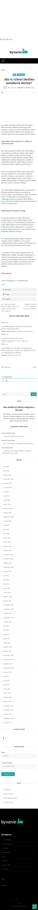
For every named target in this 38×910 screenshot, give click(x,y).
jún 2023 (6, 529)
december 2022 (8, 555)
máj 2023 (6, 534)
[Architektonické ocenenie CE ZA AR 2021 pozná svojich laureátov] (19, 322)
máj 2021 (6, 634)
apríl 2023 (7, 538)
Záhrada (5, 869)
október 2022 (8, 563)
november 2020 (9, 659)
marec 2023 (7, 542)
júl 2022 (6, 576)
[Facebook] (3, 738)
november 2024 (9, 479)
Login (34, 367)
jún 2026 (6, 471)
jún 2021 (6, 630)
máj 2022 (6, 584)
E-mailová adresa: (7, 763)
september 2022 (9, 567)
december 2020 (8, 655)
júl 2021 (6, 626)
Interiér (26, 331)
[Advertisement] (19, 19)
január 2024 (7, 513)
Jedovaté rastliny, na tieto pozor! (14, 436)
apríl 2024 (7, 500)
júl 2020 (6, 676)
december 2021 (8, 605)
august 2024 (7, 487)
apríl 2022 (7, 588)
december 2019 (8, 706)
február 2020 (8, 697)
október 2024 (8, 483)
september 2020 (9, 668)
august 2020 (7, 672)
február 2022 (8, 596)
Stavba (31, 331)
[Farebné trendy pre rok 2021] (19, 334)
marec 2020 (7, 693)
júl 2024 (6, 492)
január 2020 (7, 701)
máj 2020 (6, 685)
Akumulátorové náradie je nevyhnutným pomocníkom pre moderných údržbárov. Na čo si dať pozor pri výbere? (18, 350)
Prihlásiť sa (7, 790)
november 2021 (9, 609)
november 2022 (9, 559)
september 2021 (9, 617)
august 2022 (7, 571)
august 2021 (7, 622)
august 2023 (7, 521)
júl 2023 (6, 525)
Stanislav (13, 88)
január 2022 (7, 601)
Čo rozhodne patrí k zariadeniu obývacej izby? (18, 443)
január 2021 (7, 651)
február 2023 (8, 546)
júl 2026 (6, 466)
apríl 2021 (7, 638)
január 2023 (7, 550)
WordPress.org (8, 802)
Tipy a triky (21, 75)
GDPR (3, 879)
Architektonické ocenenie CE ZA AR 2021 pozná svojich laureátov (16, 327)
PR (14, 75)
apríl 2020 (7, 689)
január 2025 (7, 475)
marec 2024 (7, 504)
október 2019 (8, 714)
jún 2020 (6, 680)
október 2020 (8, 664)
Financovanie (7, 844)
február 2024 (8, 508)
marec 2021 (7, 643)
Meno (3, 752)
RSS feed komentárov (10, 798)
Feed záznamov (8, 794)
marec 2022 (7, 592)
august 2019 (7, 722)
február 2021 (8, 647)
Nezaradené (7, 852)
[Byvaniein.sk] (19, 48)
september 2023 (9, 517)
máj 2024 (6, 496)
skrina (3, 284)
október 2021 (8, 613)
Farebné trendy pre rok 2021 (12, 338)
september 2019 (9, 718)
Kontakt (3, 885)
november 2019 (9, 710)
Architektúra (20, 331)
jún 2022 (6, 580)
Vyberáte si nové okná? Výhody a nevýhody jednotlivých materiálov (17, 452)
